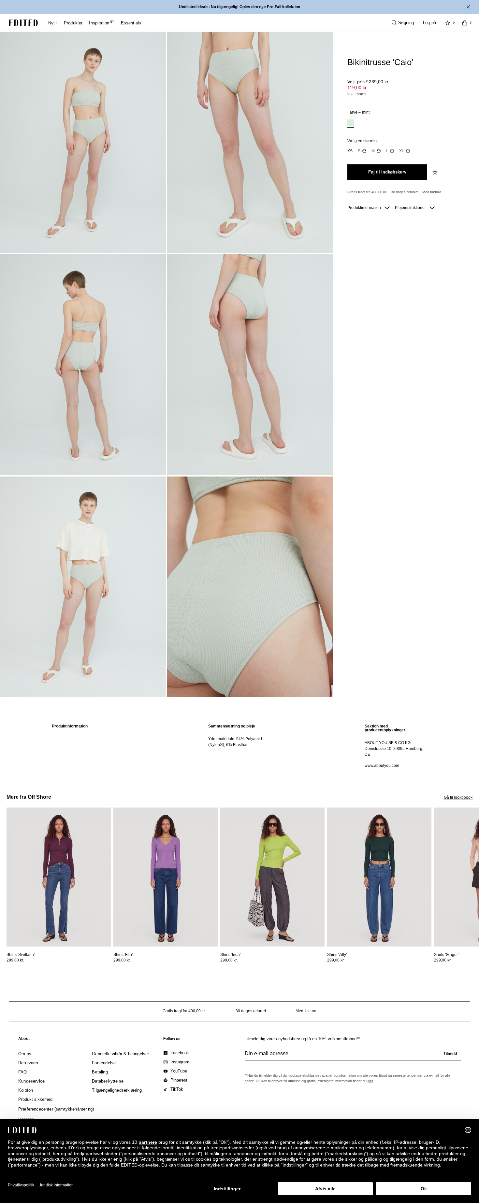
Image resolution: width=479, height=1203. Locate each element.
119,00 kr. (357, 87)
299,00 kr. (15, 960)
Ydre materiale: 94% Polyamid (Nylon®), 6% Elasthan (235, 742)
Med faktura (431, 192)
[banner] (239, 7)
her (370, 1081)
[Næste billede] (476, 837)
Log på (429, 23)
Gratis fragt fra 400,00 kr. (367, 192)
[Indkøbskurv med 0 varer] (464, 23)
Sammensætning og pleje (231, 726)
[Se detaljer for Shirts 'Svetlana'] (59, 877)
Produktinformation (364, 207)
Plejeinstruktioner (411, 207)
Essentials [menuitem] (131, 23)
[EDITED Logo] (23, 23)
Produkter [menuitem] (73, 23)
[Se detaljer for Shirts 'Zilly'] (379, 877)
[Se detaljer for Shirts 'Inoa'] (272, 877)
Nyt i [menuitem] (52, 23)
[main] (239, 745)
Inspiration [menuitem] (101, 23)
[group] (353, 1056)
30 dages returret (404, 192)
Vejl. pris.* (368, 81)
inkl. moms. (357, 94)
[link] (24, 1040)
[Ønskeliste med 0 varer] (448, 23)
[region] (83, 745)
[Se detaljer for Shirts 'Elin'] (165, 877)
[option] (350, 123)
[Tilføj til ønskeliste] (435, 172)
